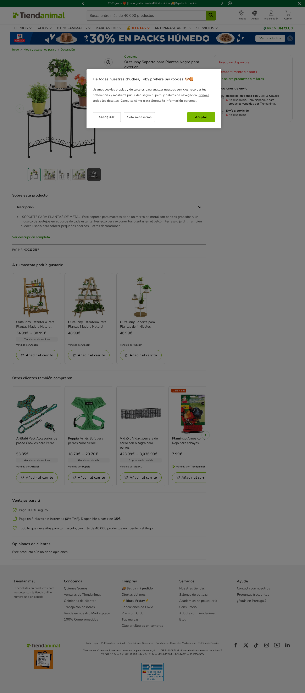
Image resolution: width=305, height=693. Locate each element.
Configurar (107, 117)
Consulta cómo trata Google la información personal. (159, 101)
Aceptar (201, 117)
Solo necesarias (139, 117)
